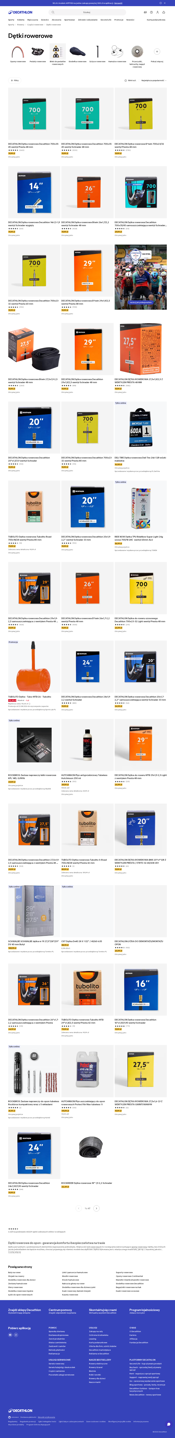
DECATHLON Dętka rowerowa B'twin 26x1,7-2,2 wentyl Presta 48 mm (85, 620)
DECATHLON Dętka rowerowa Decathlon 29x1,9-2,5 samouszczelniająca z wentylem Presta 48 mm (33, 620)
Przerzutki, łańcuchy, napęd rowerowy (137, 64)
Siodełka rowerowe (77, 61)
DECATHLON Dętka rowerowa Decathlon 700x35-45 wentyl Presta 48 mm (33, 145)
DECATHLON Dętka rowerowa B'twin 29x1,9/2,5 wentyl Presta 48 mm (85, 302)
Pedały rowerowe (38, 61)
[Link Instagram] (16, 1335)
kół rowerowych (94, 1247)
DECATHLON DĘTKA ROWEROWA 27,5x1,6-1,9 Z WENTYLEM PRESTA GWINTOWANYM (139, 1103)
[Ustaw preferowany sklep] (145, 12)
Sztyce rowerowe (97, 61)
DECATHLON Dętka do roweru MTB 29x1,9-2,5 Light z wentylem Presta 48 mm (141, 777)
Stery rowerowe (15, 1287)
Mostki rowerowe (70, 1276)
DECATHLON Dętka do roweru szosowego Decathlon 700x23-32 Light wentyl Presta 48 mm (140, 620)
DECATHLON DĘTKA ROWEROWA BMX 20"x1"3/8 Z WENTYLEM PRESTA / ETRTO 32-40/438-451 (141, 861)
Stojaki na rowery (16, 1276)
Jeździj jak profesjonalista (141, 302)
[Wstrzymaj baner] (161, 3)
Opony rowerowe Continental (129, 1276)
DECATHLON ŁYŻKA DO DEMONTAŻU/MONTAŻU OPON (139, 943)
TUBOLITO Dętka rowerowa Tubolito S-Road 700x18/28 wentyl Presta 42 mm (84, 861)
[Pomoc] (151, 12)
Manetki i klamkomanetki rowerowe (132, 1280)
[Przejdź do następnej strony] (96, 1208)
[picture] (34, 114)
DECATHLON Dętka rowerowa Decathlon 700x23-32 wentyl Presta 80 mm (86, 459)
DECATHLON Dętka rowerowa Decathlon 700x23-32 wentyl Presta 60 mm (33, 302)
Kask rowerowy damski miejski (76, 1291)
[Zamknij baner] (165, 3)
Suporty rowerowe (124, 1272)
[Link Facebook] (10, 1335)
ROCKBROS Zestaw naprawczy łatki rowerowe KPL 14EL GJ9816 (32, 777)
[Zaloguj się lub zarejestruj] (158, 12)
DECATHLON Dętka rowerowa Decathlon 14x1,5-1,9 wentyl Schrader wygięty (34, 224)
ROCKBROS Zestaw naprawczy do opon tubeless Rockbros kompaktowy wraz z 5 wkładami (34, 1103)
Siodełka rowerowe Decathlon (130, 1283)
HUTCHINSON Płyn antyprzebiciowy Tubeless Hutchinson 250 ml (84, 777)
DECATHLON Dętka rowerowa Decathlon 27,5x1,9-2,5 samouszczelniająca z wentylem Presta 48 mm (33, 861)
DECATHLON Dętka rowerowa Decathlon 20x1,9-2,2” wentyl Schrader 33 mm (86, 538)
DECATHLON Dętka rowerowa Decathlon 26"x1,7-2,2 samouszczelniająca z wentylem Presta (33, 1021)
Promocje (118, 20)
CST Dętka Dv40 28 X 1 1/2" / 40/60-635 (81, 941)
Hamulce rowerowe (117, 61)
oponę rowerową (139, 1247)
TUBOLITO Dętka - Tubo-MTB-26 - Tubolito (29, 696)
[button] (29, 704)
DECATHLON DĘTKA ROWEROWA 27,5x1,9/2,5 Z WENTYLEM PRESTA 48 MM (139, 381)
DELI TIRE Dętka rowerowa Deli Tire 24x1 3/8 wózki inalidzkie (141, 459)
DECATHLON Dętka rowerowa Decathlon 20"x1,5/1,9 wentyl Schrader (29, 459)
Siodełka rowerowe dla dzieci (21, 1280)
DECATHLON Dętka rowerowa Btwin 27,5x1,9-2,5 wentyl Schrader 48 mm (33, 381)
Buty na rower (14, 1272)
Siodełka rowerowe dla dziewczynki (78, 1287)
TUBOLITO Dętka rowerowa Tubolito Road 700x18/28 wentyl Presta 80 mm (30, 538)
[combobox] (154, 80)
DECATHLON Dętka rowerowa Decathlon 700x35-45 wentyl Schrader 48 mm (86, 145)
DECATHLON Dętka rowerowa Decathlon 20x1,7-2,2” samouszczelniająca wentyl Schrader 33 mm (140, 698)
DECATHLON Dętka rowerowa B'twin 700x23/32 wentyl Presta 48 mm (139, 145)
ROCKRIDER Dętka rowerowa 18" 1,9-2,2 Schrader (86, 1183)
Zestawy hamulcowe (17, 1283)
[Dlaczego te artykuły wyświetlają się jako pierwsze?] (125, 80)
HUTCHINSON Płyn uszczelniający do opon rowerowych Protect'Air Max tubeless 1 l (83, 1103)
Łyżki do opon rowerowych (20, 1295)
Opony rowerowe (18, 61)
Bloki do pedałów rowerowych (58, 62)
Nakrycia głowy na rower (73, 1283)
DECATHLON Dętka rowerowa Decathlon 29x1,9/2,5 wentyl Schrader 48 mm (82, 381)
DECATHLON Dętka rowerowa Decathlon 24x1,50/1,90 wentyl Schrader (29, 1184)
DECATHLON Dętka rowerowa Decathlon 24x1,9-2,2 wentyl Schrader (86, 698)
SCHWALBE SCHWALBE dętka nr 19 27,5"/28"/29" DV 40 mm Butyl (33, 943)
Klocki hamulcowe (70, 1280)
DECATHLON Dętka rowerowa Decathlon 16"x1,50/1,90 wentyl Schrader (136, 1021)
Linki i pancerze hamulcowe (75, 1272)
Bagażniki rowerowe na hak (128, 1287)
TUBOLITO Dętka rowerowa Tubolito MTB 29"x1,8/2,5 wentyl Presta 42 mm (82, 1021)
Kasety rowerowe (70, 1295)
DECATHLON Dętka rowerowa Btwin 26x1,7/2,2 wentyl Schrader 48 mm (85, 224)
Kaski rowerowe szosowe (127, 1291)
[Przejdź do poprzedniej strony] (79, 1208)
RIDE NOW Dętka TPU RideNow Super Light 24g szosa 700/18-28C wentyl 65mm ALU (139, 538)
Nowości (130, 20)
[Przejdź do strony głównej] (20, 12)
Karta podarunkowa (156, 20)
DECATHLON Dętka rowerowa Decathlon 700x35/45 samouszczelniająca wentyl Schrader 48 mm (140, 224)
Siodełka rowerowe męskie (20, 1291)
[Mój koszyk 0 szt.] (164, 12)
